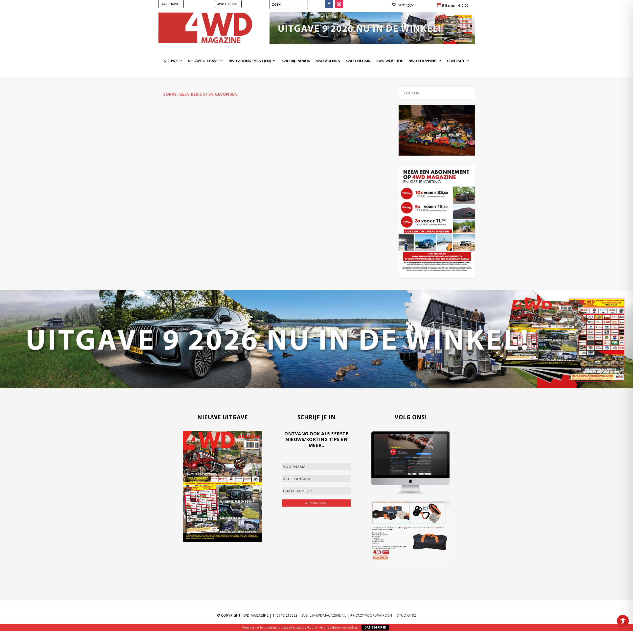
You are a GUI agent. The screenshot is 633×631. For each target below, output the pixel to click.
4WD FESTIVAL (227, 4)
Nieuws (171, 61)
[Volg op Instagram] (339, 4)
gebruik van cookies (344, 627)
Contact (456, 61)
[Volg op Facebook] (329, 4)
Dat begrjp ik (375, 627)
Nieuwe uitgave (203, 61)
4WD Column (358, 61)
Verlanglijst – (407, 5)
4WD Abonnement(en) (250, 61)
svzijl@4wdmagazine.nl (323, 615)
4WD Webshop (389, 61)
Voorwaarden (378, 615)
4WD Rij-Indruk (295, 61)
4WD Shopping (423, 61)
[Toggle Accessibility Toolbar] (622, 620)
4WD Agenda (328, 61)
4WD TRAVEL (171, 4)
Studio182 (406, 615)
